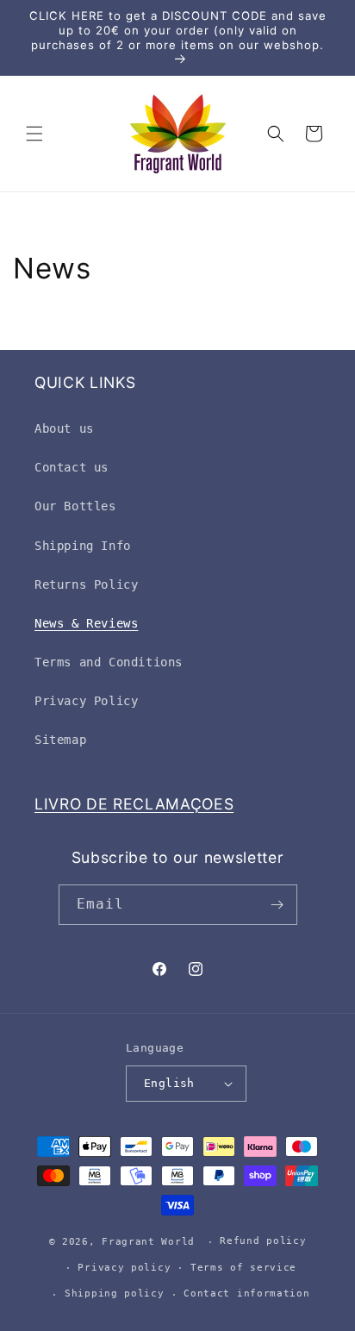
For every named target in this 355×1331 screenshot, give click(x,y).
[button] (34, 134)
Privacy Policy (86, 701)
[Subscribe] (277, 904)
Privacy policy (124, 1267)
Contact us (71, 467)
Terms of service (243, 1267)
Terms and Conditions (108, 662)
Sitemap (60, 740)
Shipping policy (115, 1293)
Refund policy (263, 1241)
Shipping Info (82, 546)
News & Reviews (86, 623)
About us (64, 428)
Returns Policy (86, 584)
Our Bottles (75, 506)
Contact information (246, 1293)
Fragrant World (148, 1241)
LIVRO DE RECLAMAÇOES (134, 804)
